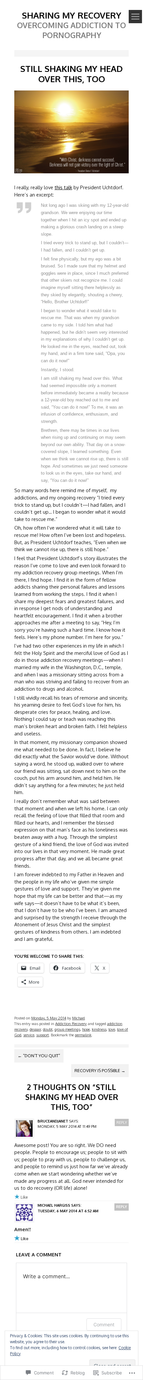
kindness (99, 1029)
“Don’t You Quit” (39, 1055)
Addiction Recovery (71, 1023)
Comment (103, 1324)
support (42, 1034)
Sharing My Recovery (71, 15)
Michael (78, 1017)
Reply (121, 1122)
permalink (83, 1034)
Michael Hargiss (54, 1205)
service (28, 1034)
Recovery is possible (99, 1070)
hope (86, 1029)
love (111, 1029)
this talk (63, 187)
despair (35, 1029)
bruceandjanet (53, 1121)
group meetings (67, 1029)
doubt (48, 1029)
